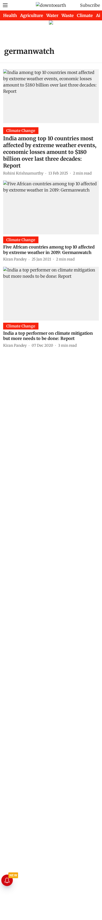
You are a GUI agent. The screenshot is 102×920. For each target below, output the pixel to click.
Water (52, 15)
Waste (67, 15)
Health (10, 15)
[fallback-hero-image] (51, 96)
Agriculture (31, 15)
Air (99, 15)
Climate (85, 15)
